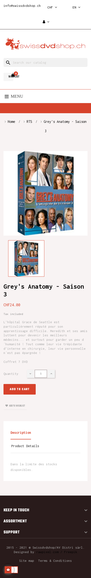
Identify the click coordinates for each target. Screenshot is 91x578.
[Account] (46, 22)
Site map (26, 560)
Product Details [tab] (25, 446)
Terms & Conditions (55, 560)
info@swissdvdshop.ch (22, 6)
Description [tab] (20, 432)
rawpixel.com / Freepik (56, 552)
